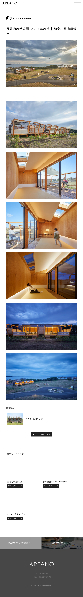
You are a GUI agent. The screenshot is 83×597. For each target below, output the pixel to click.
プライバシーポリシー (41, 573)
